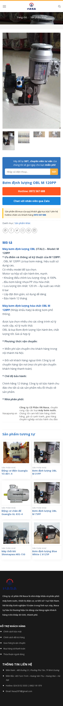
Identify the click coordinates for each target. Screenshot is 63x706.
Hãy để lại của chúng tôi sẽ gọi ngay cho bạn (35, 163)
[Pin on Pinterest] (28, 230)
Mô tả (7, 242)
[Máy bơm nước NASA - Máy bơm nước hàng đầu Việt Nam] (31, 6)
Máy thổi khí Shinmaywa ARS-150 (13, 553)
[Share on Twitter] (17, 230)
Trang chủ (21, 17)
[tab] (31, 242)
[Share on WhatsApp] (5, 230)
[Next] (55, 80)
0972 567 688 (40, 214)
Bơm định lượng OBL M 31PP (44, 472)
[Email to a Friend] (23, 230)
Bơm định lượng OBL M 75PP (44, 512)
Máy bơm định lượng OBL (18, 249)
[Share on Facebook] (11, 230)
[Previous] (7, 80)
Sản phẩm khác (39, 17)
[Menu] (4, 6)
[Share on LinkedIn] (34, 230)
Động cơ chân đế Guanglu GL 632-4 (12, 512)
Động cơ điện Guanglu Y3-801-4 (15, 472)
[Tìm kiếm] (59, 6)
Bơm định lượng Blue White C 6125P (44, 553)
